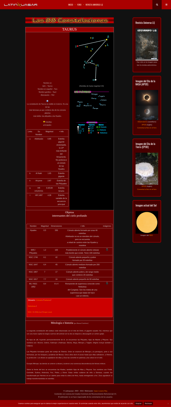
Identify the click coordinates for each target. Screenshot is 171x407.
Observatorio (142, 122)
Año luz (38, 312)
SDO (151, 235)
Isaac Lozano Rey (100, 391)
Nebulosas (32, 306)
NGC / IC (31, 312)
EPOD (144, 186)
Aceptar (139, 403)
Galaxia (47, 300)
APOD (144, 125)
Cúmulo (39, 300)
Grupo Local (47, 312)
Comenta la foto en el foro (146, 128)
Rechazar (148, 403)
